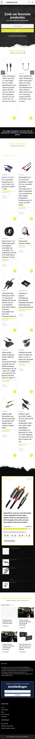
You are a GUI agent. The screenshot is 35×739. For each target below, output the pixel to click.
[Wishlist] (33, 2)
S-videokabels (13, 559)
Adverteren (4, 716)
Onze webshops (5, 714)
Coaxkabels (4, 174)
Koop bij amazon (14, 118)
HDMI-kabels (5, 238)
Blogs (2, 712)
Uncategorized (5, 626)
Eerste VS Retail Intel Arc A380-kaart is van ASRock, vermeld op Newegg (25, 647)
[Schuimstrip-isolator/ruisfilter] (26, 231)
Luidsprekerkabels (23, 290)
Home (2, 707)
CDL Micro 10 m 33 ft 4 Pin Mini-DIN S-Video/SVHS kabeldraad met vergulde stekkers (20, 563)
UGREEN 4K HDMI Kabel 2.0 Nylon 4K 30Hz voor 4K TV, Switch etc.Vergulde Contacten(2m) (26, 357)
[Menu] (2, 2)
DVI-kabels (21, 238)
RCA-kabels (21, 174)
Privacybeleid (4, 723)
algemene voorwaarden (7, 726)
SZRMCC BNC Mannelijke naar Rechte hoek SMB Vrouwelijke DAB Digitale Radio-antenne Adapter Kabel (8, 421)
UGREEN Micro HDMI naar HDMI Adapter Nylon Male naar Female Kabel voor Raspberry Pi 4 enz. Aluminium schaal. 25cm (20, 587)
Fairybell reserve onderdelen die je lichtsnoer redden (7, 621)
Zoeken (17, 30)
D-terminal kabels (14, 548)
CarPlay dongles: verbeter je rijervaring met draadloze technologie (25, 622)
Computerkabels (22, 651)
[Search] (29, 2)
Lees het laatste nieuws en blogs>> (17, 36)
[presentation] (3, 73)
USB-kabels (5, 73)
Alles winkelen (4, 709)
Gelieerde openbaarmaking (8, 728)
